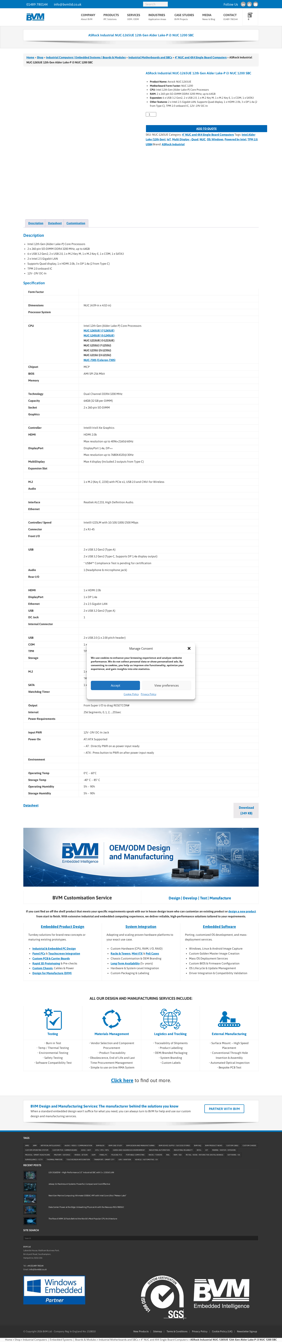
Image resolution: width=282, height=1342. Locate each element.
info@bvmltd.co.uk (67, 4)
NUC (203, 139)
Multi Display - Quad (185, 139)
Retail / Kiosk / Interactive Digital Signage (204, 1155)
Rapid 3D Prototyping (46, 963)
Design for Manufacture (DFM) (52, 973)
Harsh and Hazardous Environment (129, 1150)
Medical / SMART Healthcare (37, 1155)
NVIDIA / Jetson (81, 1155)
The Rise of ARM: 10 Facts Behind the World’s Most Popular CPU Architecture (83, 1219)
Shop (40, 57)
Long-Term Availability (125, 963)
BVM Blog (100, 1145)
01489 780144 (37, 4)
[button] (189, 648)
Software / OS (233, 1155)
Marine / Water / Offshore (224, 1150)
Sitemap (157, 1331)
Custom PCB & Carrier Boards (51, 958)
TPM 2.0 (252, 139)
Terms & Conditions (177, 1331)
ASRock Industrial (173, 144)
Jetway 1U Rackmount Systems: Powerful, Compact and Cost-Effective (79, 1184)
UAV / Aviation (124, 1159)
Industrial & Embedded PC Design (54, 948)
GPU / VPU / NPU (102, 1150)
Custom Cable (232, 1145)
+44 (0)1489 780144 (35, 1265)
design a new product (242, 911)
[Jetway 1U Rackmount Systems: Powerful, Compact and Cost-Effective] (30, 1187)
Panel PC (103, 1155)
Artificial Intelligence (50, 1145)
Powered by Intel (235, 139)
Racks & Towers (120, 953)
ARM (35, 1145)
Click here (122, 1080)
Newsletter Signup (247, 1331)
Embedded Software (219, 926)
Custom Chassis (42, 968)
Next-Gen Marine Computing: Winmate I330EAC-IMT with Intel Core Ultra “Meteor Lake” (87, 1195)
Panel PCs (38, 953)
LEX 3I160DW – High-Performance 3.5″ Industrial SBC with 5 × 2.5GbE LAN (81, 1172)
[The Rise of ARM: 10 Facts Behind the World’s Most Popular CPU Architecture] (30, 1221)
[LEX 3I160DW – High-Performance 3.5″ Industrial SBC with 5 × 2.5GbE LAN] (30, 1175)
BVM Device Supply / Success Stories (174, 1145)
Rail (167, 1155)
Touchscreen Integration (64, 953)
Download (246, 810)
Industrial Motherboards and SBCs (150, 57)
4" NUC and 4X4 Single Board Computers (201, 57)
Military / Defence (62, 1155)
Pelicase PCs (116, 1155)
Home (30, 57)
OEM (93, 1155)
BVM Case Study (115, 1145)
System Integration (141, 926)
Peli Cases (152, 953)
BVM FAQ (197, 1145)
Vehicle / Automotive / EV (146, 1159)
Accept (115, 685)
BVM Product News (213, 1145)
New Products (141, 1331)
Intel (199, 1150)
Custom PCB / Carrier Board (64, 1150)
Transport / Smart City (104, 1159)
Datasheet (30, 805)
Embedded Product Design (62, 926)
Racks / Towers (155, 1155)
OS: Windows (215, 139)
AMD (27, 1145)
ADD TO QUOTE (206, 128)
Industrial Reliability (183, 1150)
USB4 (149, 144)
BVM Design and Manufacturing (140, 1145)
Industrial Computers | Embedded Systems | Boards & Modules (86, 57)
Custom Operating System (36, 1150)
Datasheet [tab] (55, 223)
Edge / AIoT (86, 1150)
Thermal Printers (54, 1159)
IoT (169, 139)
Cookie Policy (131, 694)
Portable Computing (135, 1155)
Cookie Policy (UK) (222, 1331)
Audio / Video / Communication (78, 1145)
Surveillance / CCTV (34, 1159)
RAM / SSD (178, 1155)
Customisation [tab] (75, 223)
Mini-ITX (137, 953)
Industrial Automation (159, 1150)
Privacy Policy (148, 694)
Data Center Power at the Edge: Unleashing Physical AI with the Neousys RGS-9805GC (86, 1207)
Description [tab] (35, 223)
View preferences (166, 685)
